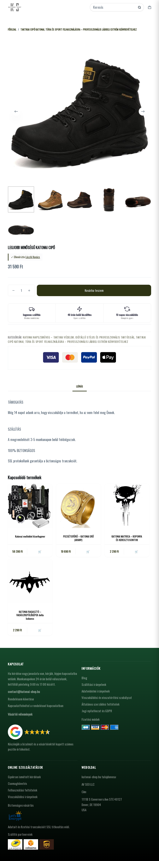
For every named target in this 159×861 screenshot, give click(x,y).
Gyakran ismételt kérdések (24, 776)
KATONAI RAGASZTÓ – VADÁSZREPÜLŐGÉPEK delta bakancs (30, 615)
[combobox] (114, 7)
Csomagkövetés (17, 783)
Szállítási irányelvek (94, 684)
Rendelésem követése (21, 699)
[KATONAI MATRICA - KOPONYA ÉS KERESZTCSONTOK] (127, 506)
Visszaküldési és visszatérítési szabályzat (107, 697)
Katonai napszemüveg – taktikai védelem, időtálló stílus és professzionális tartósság (78, 337)
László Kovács (32, 257)
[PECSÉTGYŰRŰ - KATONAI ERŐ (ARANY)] (78, 506)
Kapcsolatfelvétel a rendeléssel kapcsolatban (35, 705)
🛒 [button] (39, 551)
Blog (84, 677)
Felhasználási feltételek (22, 790)
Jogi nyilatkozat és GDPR (97, 710)
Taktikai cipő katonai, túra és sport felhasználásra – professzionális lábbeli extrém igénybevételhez (77, 339)
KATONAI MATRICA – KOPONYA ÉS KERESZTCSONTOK (127, 538)
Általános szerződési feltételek (100, 704)
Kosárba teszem (94, 290)
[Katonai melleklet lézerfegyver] (30, 506)
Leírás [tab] (79, 386)
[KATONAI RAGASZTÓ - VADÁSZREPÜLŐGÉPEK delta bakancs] (30, 581)
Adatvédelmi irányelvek (96, 691)
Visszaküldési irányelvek (22, 796)
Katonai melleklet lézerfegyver (30, 536)
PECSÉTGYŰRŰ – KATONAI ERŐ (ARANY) (78, 538)
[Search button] (139, 7)
